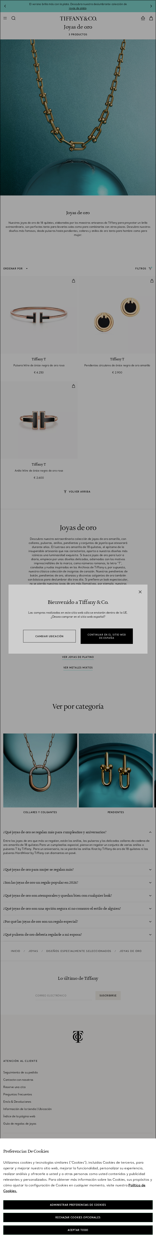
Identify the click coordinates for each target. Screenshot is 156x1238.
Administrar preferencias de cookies (78, 1204)
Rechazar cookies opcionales (78, 1217)
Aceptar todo (78, 1230)
